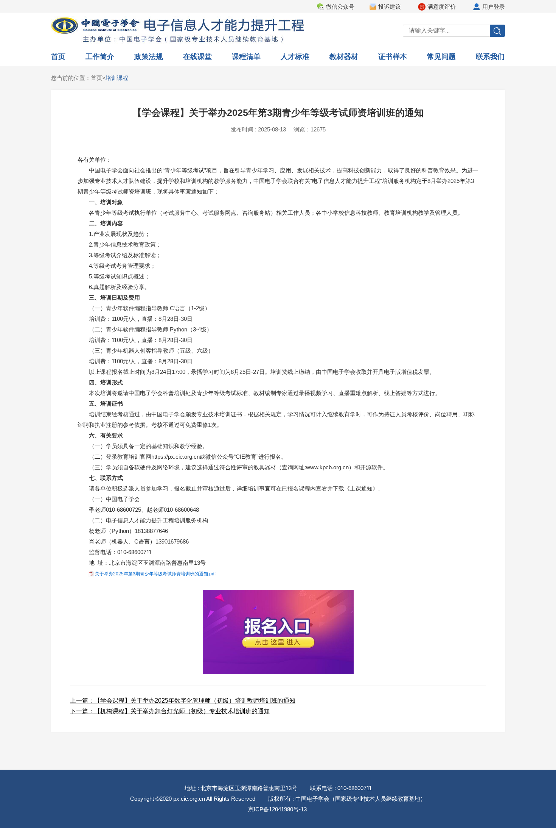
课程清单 (246, 57)
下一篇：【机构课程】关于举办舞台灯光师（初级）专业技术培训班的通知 (170, 711)
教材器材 (343, 57)
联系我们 (490, 57)
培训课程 (117, 78)
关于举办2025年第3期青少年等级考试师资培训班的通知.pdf (155, 573)
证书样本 (392, 57)
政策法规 (148, 57)
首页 (58, 57)
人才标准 (295, 57)
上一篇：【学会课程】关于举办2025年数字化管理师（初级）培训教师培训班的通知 (182, 700)
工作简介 (99, 57)
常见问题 (441, 57)
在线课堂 (197, 57)
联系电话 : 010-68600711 (341, 788)
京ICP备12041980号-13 (277, 809)
